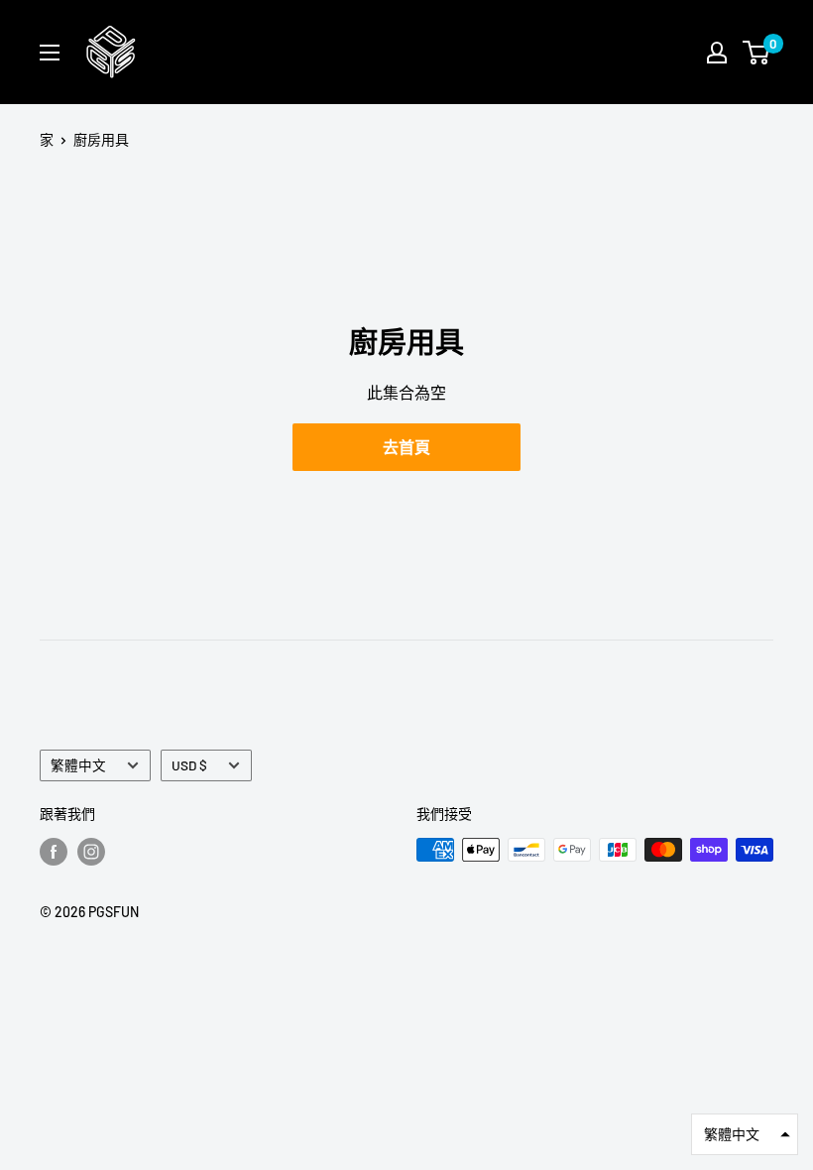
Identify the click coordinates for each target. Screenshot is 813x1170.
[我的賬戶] (717, 52)
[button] (744, 1134)
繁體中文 (78, 765)
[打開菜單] (49, 52)
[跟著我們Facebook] (53, 852)
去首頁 (406, 446)
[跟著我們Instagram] (91, 852)
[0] (757, 52)
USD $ (189, 765)
